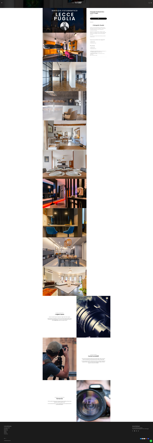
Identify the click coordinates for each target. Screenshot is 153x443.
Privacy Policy (6, 433)
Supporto (5, 431)
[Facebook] (132, 430)
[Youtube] (134, 430)
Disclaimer (5, 432)
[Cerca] (149, 3)
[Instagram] (136, 430)
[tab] (98, 40)
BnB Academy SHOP (8, 440)
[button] (151, 441)
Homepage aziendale (7, 427)
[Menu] (2, 3)
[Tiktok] (138, 430)
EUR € (4, 438)
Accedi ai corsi (6, 430)
